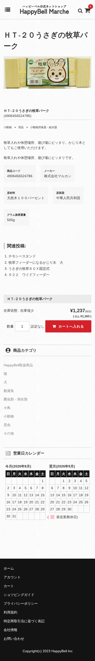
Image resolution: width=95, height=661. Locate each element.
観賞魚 (9, 391)
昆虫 (7, 425)
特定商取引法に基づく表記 (24, 621)
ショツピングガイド (19, 595)
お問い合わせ (14, 639)
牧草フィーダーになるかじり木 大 (36, 262)
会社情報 (10, 630)
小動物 (8, 127)
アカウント (12, 577)
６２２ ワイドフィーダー (29, 275)
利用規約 (10, 612)
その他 (9, 433)
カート (9, 586)
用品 (21, 127)
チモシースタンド (22, 256)
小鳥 (7, 408)
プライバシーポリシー (21, 603)
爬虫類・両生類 (16, 399)
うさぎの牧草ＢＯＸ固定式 (29, 269)
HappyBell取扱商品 (18, 365)
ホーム (9, 568)
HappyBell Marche (44, 10)
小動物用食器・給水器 (43, 127)
